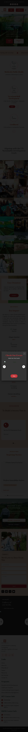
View (14, 376)
